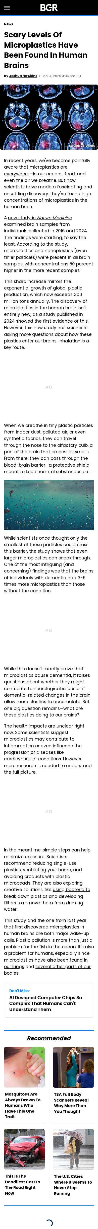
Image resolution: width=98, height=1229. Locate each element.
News (8, 24)
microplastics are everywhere (36, 171)
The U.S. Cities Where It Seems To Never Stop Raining (73, 1185)
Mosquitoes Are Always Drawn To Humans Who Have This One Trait (22, 1105)
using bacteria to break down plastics (47, 893)
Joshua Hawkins (23, 76)
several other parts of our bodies (47, 970)
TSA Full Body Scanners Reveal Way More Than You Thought (71, 1103)
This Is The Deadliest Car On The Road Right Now (22, 1185)
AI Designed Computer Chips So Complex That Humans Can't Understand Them (45, 1003)
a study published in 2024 (43, 318)
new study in (40, 218)
